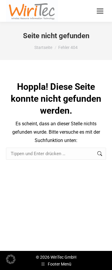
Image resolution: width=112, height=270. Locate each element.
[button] (11, 259)
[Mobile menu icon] (100, 11)
